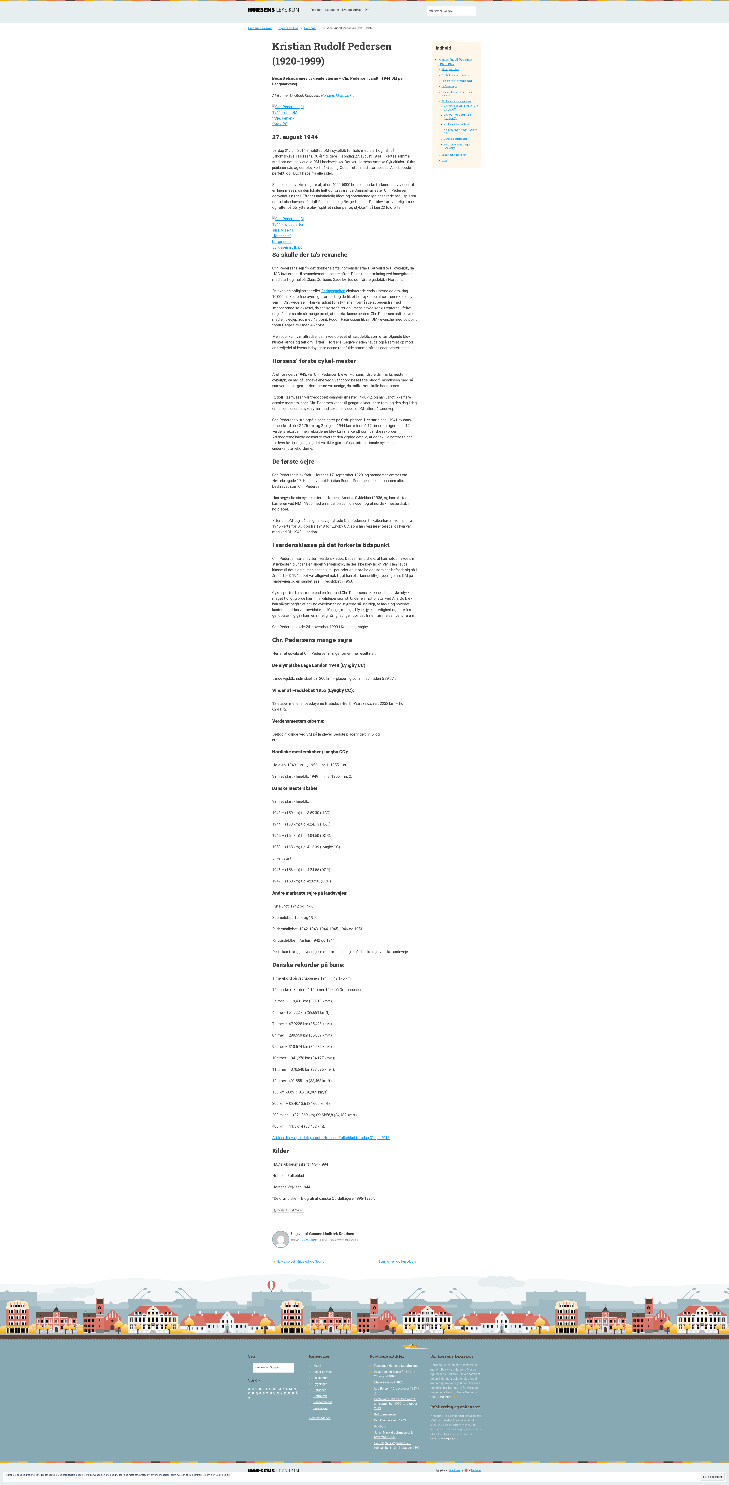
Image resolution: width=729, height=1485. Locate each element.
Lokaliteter (320, 1378)
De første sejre (449, 86)
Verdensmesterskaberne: (457, 124)
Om (367, 10)
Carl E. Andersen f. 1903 (390, 1420)
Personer (310, 28)
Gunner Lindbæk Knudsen (331, 1233)
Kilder (444, 160)
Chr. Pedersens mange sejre (456, 101)
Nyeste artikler (352, 10)
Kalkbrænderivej (385, 1414)
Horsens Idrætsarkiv (337, 95)
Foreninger (320, 1408)
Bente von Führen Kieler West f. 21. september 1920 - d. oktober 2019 (395, 1403)
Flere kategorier (322, 1418)
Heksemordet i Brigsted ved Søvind (300, 1261)
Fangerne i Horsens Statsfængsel (396, 1366)
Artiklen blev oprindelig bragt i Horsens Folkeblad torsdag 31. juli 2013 (331, 1137)
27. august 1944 (450, 69)
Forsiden (316, 10)
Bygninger (320, 1384)
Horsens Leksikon (260, 28)
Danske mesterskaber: (456, 139)
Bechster (476, 1470)
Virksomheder (322, 1402)
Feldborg (380, 1426)
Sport (314, 1240)
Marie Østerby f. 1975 (388, 1382)
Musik (317, 1366)
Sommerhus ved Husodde (396, 1261)
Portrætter (320, 1396)
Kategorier (332, 10)
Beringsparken (333, 291)
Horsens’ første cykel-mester (457, 81)
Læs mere (447, 1397)
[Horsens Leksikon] (273, 11)
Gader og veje (322, 1372)
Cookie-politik (223, 1475)
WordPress (454, 1470)
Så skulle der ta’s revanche (456, 75)
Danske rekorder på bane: (455, 155)
